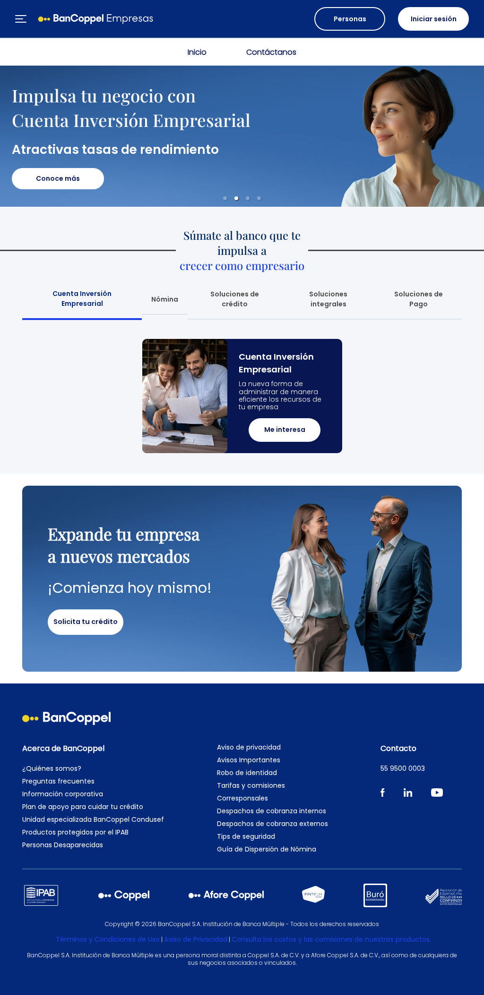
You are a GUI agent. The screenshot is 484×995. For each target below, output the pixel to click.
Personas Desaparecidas (62, 845)
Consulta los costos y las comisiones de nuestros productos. (331, 939)
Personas (350, 19)
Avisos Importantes (248, 760)
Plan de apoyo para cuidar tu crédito (82, 806)
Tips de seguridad (246, 836)
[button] (225, 198)
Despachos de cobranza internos (271, 811)
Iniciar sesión (434, 19)
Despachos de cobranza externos (272, 823)
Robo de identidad (247, 772)
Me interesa (284, 429)
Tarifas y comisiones (251, 785)
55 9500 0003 (402, 768)
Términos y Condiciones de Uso (108, 939)
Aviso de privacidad (249, 747)
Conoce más (58, 178)
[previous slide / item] (50, 396)
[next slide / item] (433, 396)
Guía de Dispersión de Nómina (266, 849)
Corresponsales (242, 798)
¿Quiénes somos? (51, 768)
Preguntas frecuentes (58, 781)
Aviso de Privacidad (195, 939)
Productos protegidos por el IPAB (75, 832)
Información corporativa (62, 794)
